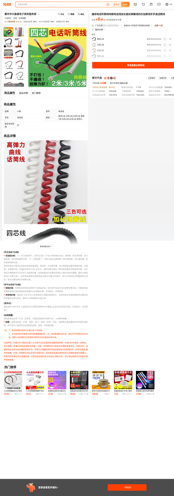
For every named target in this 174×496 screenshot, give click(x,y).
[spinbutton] (170, 39)
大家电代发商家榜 (99, 87)
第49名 (112, 87)
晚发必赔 (99, 29)
